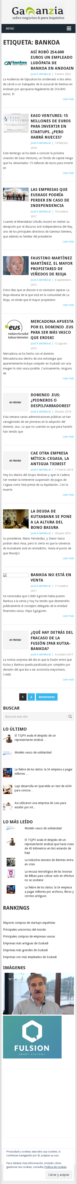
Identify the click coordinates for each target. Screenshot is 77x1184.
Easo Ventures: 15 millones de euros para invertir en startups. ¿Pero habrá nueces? (51, 126)
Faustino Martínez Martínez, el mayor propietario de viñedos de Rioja (52, 266)
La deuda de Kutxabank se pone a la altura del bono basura (51, 519)
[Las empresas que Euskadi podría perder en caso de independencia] (15, 194)
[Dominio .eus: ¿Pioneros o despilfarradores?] (15, 402)
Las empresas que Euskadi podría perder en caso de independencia (50, 197)
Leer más (68, 99)
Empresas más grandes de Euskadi (25, 950)
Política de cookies (55, 1167)
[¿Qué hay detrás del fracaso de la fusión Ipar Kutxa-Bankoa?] (15, 640)
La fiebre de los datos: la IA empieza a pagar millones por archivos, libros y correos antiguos (49, 892)
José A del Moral (41, 74)
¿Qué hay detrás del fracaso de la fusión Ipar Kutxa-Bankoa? (52, 640)
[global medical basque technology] (38, 1013)
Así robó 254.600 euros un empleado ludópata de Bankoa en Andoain (52, 60)
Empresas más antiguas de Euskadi (25, 943)
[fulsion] (32, 1057)
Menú (10, 28)
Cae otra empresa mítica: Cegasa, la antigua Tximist (50, 458)
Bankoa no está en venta (51, 577)
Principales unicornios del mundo (24, 929)
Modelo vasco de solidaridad (43, 828)
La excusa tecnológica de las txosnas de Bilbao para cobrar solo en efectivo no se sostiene (49, 876)
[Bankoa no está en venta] (15, 582)
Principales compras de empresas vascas (29, 936)
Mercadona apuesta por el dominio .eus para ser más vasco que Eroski (52, 329)
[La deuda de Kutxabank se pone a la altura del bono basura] (15, 519)
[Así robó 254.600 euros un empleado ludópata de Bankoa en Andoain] (15, 63)
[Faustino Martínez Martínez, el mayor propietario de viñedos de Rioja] (15, 265)
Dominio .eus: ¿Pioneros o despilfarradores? (50, 400)
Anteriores (47, 697)
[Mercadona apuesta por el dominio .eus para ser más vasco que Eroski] (15, 329)
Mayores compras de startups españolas (29, 922)
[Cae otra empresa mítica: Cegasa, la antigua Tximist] (15, 460)
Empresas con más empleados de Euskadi (30, 957)
